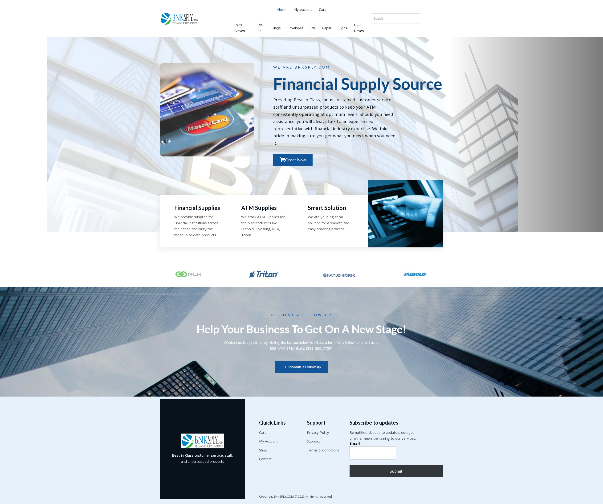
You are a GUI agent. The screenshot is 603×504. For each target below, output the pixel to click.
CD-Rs (260, 28)
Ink (312, 28)
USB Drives (359, 28)
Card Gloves (239, 28)
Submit (396, 471)
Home (281, 9)
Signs (342, 28)
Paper (326, 28)
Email (355, 443)
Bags (277, 28)
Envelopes (295, 28)
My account (302, 9)
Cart (322, 9)
